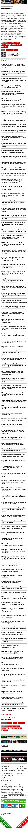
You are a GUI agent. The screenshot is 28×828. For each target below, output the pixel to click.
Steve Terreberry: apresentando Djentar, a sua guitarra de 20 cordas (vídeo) (14, 587)
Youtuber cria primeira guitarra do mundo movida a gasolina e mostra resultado (13, 335)
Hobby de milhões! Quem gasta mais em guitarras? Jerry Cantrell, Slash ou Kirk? (13, 224)
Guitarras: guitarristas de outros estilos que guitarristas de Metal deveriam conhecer (14, 640)
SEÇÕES (19, 773)
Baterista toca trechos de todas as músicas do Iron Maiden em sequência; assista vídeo (14, 365)
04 (12, 50)
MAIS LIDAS (20, 770)
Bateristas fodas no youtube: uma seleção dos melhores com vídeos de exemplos (13, 551)
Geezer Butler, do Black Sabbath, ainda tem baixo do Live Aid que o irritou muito (14, 509)
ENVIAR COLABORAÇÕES (8, 770)
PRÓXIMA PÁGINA (5, 714)
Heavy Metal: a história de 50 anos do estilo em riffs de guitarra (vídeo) (13, 515)
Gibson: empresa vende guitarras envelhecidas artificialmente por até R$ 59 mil (14, 407)
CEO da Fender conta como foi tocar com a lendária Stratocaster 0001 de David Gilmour (13, 244)
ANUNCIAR (4, 768)
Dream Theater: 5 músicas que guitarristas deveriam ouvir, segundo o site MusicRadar (14, 387)
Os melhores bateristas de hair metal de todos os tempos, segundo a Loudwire (14, 131)
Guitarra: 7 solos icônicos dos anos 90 (14, 592)
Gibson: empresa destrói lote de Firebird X (12, 576)
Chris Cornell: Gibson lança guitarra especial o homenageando (13, 570)
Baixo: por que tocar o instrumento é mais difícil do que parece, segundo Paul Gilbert (13, 394)
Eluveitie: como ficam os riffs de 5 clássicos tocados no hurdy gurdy (12, 698)
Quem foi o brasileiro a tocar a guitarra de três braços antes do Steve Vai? (14, 359)
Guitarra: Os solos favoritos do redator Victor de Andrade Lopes (14, 503)
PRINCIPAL (20, 766)
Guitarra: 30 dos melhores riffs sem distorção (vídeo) (13, 622)
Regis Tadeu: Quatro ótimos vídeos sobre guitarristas (13, 533)
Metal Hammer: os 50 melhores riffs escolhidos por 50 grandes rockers (13, 703)
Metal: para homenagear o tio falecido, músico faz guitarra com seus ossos (14, 455)
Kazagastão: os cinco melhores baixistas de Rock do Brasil (11, 581)
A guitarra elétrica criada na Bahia (12, 347)
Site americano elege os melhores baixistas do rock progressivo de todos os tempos (14, 137)
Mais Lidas (4, 46)
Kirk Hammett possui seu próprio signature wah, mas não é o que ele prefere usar (13, 313)
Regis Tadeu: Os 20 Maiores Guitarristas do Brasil (10, 646)
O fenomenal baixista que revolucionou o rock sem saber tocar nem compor (14, 174)
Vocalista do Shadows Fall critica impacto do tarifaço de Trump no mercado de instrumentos (12, 181)
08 (24, 723)
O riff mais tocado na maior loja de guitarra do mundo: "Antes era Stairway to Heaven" (14, 80)
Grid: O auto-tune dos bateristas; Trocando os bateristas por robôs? (12, 633)
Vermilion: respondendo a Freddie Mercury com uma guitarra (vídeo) (12, 657)
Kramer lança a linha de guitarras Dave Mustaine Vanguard (14, 341)
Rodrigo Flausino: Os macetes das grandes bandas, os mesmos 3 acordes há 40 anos (14, 489)
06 (18, 723)
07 (21, 723)
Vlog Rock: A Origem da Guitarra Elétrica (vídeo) (12, 413)
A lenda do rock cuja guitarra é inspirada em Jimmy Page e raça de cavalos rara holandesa (13, 93)
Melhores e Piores (14, 42)
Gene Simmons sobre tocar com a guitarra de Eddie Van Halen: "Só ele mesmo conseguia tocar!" (13, 237)
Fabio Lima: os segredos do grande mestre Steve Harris (13, 709)
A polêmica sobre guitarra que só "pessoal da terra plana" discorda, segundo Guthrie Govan (12, 280)
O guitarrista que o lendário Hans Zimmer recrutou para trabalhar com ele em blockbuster (14, 188)
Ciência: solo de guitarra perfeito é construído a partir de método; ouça (13, 443)
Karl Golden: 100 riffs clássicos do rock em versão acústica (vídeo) (14, 652)
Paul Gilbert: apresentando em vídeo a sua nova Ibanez (14, 616)
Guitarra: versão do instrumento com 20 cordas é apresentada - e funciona (14, 419)
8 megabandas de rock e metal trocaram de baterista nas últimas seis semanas (14, 168)
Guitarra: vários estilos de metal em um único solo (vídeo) (14, 521)
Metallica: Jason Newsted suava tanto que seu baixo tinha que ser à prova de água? (14, 328)
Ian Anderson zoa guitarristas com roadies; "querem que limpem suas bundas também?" (13, 372)
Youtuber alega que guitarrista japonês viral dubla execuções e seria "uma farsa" (14, 106)
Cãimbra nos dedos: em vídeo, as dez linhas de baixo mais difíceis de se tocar (14, 597)
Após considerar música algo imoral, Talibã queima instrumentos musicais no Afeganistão (13, 321)
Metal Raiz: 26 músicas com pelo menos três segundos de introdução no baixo (14, 400)
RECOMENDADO (21, 768)
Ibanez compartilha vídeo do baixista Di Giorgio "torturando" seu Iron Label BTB (14, 380)
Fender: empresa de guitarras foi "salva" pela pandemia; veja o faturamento (12, 467)
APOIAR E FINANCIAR (7, 775)
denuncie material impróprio (16, 794)
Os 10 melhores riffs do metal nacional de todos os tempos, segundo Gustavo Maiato (14, 145)
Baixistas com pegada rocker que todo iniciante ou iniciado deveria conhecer (14, 162)
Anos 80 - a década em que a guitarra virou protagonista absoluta (13, 99)
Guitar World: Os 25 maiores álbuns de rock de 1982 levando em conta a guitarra (14, 352)
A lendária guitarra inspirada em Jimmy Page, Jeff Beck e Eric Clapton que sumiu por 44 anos (14, 113)
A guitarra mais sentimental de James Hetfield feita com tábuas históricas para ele (13, 202)
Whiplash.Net (4, 6)
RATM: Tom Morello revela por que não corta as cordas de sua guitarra (14, 438)
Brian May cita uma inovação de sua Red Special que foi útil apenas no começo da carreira (13, 259)
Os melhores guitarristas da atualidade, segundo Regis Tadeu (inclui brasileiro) (14, 125)
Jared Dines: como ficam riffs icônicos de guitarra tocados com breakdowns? (14, 627)
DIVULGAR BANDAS (6, 773)
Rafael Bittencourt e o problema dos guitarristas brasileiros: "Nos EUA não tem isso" (13, 65)
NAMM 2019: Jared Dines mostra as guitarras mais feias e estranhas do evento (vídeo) (13, 610)
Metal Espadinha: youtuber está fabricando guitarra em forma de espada (14, 301)
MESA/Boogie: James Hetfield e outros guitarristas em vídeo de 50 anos (14, 527)
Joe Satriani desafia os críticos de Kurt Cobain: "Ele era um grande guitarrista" (14, 230)
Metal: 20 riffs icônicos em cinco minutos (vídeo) (12, 538)
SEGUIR (3, 778)
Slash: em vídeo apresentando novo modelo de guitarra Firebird (13, 663)
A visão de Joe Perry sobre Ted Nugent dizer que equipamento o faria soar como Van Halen (14, 266)
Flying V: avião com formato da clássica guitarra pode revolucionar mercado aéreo (14, 482)
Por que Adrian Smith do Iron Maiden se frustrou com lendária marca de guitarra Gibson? (14, 210)
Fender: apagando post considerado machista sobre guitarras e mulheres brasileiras (13, 432)
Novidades (4, 42)
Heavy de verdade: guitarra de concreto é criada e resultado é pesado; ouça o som (14, 475)
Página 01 (4, 723)
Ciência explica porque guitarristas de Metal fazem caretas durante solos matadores (13, 273)
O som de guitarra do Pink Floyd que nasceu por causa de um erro (13, 86)
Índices (11, 6)
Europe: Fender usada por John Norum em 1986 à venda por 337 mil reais (14, 544)
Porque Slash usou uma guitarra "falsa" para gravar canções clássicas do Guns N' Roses (14, 217)
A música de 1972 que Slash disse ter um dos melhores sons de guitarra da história (13, 73)
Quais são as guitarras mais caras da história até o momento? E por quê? (13, 307)
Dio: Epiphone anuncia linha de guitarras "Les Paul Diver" (11, 564)
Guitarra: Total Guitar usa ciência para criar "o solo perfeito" (13, 461)
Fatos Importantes (15, 44)
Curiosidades (5, 44)
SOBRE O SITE (5, 766)
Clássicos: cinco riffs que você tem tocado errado (13, 680)
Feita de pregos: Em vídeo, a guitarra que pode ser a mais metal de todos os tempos (14, 496)
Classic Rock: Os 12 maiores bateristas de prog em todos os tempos (14, 449)
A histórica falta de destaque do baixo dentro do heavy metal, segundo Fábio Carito (14, 295)
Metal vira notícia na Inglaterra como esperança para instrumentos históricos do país (14, 288)
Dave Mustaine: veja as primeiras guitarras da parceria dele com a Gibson (14, 425)
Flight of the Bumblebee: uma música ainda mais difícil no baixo (13, 675)
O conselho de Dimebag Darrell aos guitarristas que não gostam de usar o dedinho (13, 195)
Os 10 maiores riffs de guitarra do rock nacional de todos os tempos (14, 157)
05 (14, 50)
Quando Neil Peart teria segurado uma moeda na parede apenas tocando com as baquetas (14, 251)
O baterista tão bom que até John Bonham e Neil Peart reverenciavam (13, 151)
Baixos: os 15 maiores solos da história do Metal (14, 686)
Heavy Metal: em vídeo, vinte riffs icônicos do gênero (12, 692)
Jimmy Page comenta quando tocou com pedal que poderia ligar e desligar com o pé (14, 558)
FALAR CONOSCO (6, 780)
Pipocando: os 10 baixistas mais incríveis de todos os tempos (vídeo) (13, 603)
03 (9, 50)
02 (6, 50)
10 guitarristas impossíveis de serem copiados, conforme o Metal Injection (13, 119)
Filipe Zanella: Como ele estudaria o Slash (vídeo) (13, 669)
